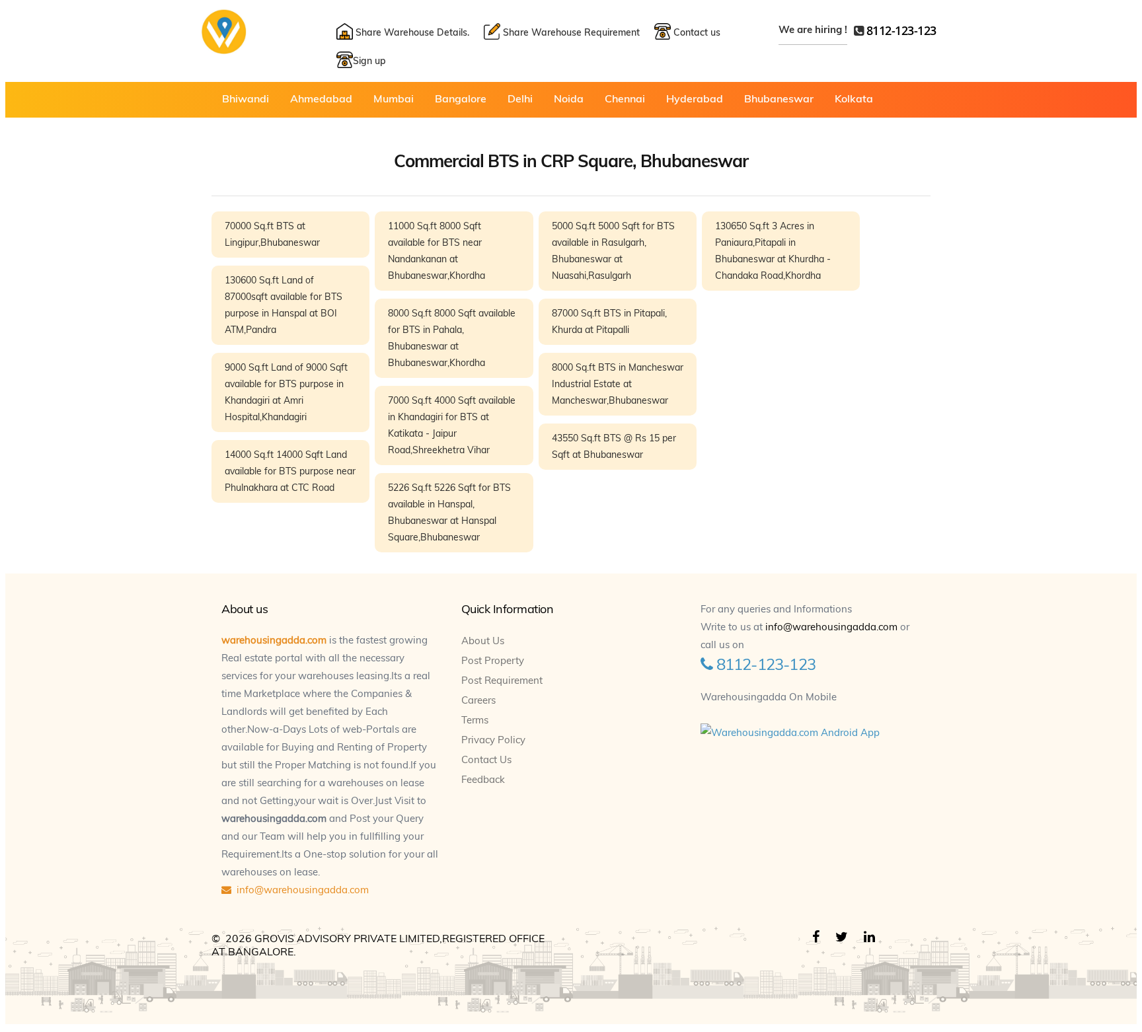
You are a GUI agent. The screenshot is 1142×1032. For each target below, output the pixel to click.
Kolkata (854, 98)
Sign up (369, 61)
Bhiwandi (245, 98)
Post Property (492, 660)
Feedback (483, 779)
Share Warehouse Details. (411, 32)
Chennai (625, 98)
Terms (474, 720)
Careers (478, 700)
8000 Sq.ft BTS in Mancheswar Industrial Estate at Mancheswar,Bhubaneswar (617, 383)
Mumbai (393, 98)
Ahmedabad (321, 98)
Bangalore (460, 98)
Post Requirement (502, 680)
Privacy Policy (493, 739)
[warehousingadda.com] (224, 50)
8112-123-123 (901, 30)
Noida (569, 98)
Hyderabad (694, 98)
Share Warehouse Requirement (570, 32)
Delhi (520, 98)
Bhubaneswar (779, 98)
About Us (482, 640)
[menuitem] (245, 98)
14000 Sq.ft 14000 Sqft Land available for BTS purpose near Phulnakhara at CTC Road (290, 471)
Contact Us (486, 759)
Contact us (695, 32)
